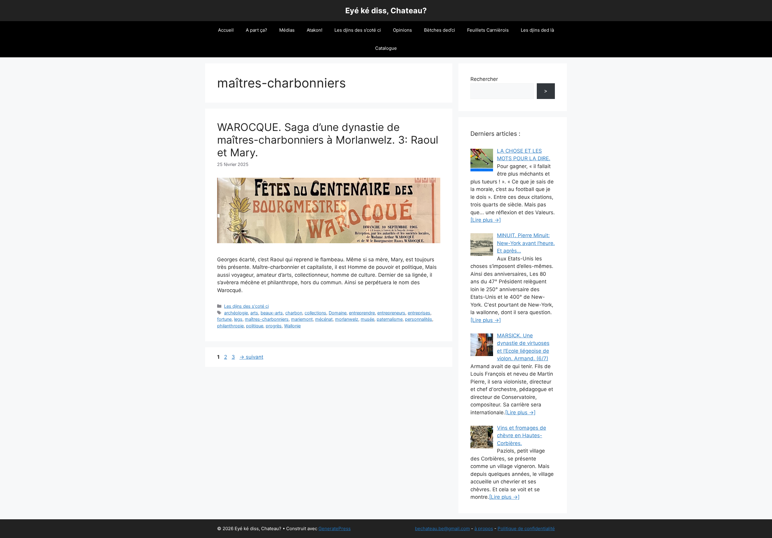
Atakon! (314, 30)
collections (315, 312)
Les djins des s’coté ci (357, 30)
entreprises (419, 312)
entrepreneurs (391, 312)
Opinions (402, 30)
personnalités (418, 319)
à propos (483, 528)
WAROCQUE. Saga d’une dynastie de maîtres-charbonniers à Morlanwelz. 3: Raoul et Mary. (327, 140)
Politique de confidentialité (526, 528)
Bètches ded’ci (439, 30)
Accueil (226, 30)
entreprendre (362, 312)
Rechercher (484, 79)
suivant (251, 357)
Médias (287, 30)
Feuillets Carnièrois (488, 30)
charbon (293, 312)
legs (238, 319)
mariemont (302, 319)
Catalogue (386, 48)
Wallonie (292, 325)
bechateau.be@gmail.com (442, 528)
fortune (224, 319)
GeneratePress (334, 528)
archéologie (236, 312)
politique (254, 325)
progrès (274, 325)
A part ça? (256, 30)
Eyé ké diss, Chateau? (386, 10)
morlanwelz (346, 319)
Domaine (337, 312)
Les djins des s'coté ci (246, 306)
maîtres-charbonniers (267, 319)
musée (367, 319)
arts (254, 312)
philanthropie (230, 325)
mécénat (324, 319)
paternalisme (390, 319)
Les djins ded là (537, 30)
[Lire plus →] (485, 220)
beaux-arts (272, 312)
